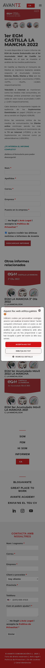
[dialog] (22, 334)
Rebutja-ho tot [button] (23, 351)
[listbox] (39, 310)
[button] (22, 356)
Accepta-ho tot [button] (23, 344)
